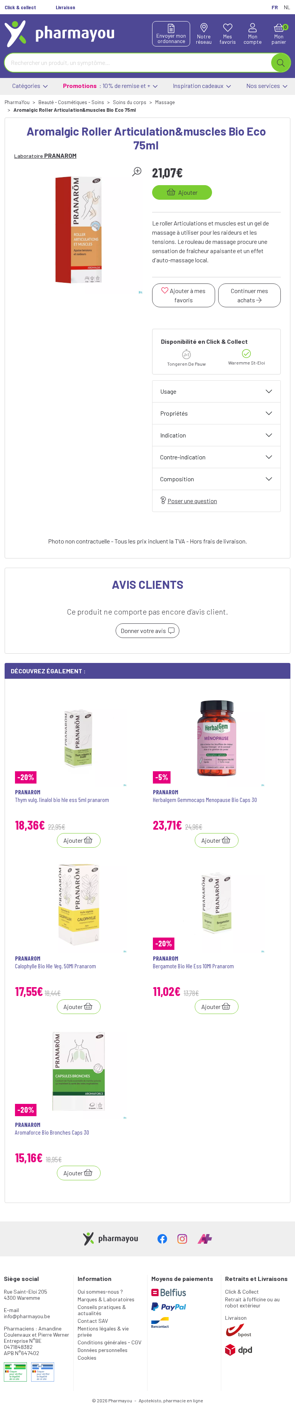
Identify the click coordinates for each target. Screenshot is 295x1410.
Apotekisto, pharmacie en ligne (171, 1400)
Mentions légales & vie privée (103, 1331)
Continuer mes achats (249, 295)
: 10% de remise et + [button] (107, 85)
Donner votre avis (144, 630)
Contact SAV (93, 1320)
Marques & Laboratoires (106, 1299)
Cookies (87, 1357)
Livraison (236, 1317)
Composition (177, 478)
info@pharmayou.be (27, 1316)
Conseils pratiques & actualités (102, 1310)
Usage (168, 391)
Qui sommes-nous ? (100, 1291)
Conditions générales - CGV (109, 1342)
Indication (173, 435)
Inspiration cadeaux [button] (199, 85)
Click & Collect (242, 1291)
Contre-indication (183, 457)
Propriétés (174, 413)
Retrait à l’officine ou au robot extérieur (252, 1302)
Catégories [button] (26, 85)
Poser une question (192, 500)
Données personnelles (103, 1350)
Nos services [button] (263, 85)
